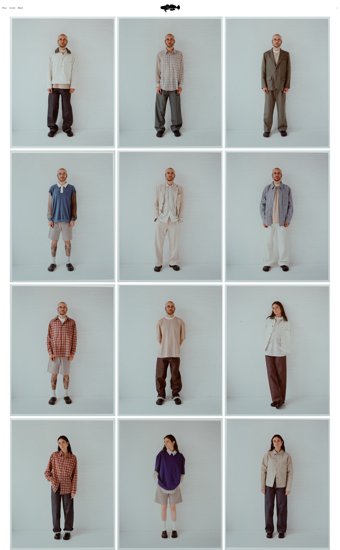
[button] (4, 8)
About (20, 8)
